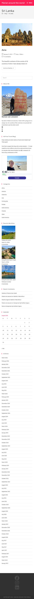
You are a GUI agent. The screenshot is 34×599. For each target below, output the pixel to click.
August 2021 (5, 495)
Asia (4, 49)
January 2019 (5, 524)
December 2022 (6, 472)
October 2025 (5, 374)
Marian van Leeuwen (7, 296)
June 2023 (4, 455)
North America (5, 207)
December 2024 (6, 403)
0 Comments (7, 56)
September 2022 (6, 482)
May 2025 (4, 390)
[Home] (2, 13)
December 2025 (6, 367)
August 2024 (5, 416)
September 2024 (6, 413)
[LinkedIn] (2, 131)
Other (21, 54)
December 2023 (6, 436)
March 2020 (5, 521)
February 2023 (5, 465)
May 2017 (4, 547)
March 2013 (5, 560)
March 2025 (5, 393)
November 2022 (6, 475)
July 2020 (4, 514)
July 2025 (4, 384)
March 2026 (5, 358)
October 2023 (5, 442)
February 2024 (5, 429)
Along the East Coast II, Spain (9, 260)
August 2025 (5, 380)
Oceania (4, 211)
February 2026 (5, 361)
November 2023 (6, 439)
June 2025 (4, 387)
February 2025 (5, 397)
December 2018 (6, 527)
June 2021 (4, 501)
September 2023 (6, 446)
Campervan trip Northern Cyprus (21, 303)
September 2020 (6, 508)
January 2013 (5, 563)
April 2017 (4, 550)
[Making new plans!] (17, 232)
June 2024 (4, 423)
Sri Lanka (11, 13)
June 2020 (4, 517)
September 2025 (6, 377)
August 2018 (5, 537)
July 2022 (4, 488)
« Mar (3, 348)
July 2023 (4, 452)
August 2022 (5, 485)
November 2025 (6, 371)
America (4, 191)
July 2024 (4, 420)
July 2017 (4, 540)
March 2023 (5, 462)
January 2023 (5, 469)
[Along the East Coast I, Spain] (17, 272)
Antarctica (4, 194)
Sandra (3, 293)
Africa (3, 188)
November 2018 (6, 530)
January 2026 (5, 364)
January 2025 (5, 400)
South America (5, 217)
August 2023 (5, 449)
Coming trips (5, 201)
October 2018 (5, 534)
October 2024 (5, 410)
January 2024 (5, 433)
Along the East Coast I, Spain (9, 279)
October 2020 (5, 504)
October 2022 (5, 478)
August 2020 (5, 511)
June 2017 (4, 544)
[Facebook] (2, 127)
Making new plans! (6, 240)
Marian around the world (13, 2)
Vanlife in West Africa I (19, 296)
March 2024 (5, 426)
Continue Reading (9, 68)
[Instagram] (2, 129)
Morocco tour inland (12, 293)
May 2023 (4, 459)
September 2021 (6, 491)
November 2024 (6, 406)
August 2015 (5, 557)
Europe (3, 204)
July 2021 (4, 498)
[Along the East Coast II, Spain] (17, 252)
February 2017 (5, 553)
